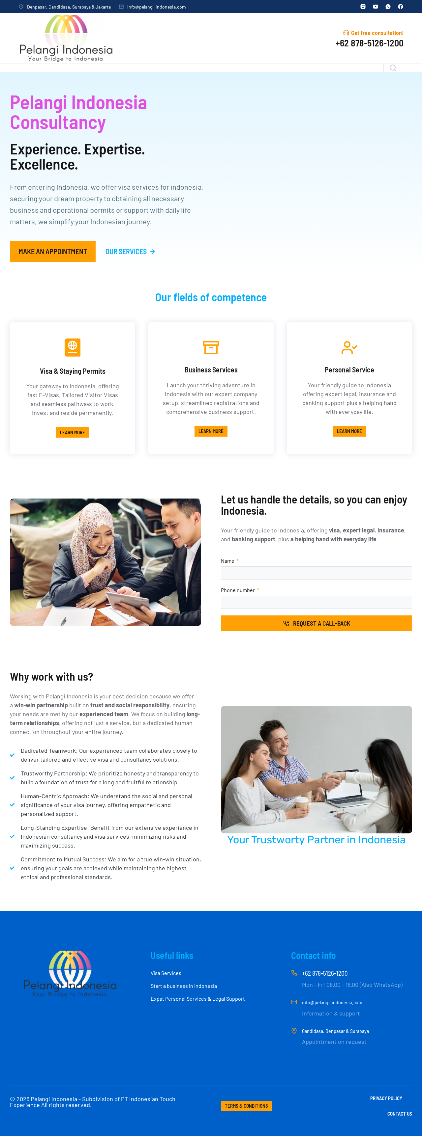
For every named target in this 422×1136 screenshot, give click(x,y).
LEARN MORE (72, 432)
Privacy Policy (386, 1098)
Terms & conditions (246, 1106)
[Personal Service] (349, 347)
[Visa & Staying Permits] (72, 347)
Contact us (399, 1113)
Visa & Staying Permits (73, 370)
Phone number (238, 590)
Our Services (126, 251)
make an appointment (52, 251)
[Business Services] (211, 347)
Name (228, 560)
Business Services (211, 369)
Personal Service (349, 369)
